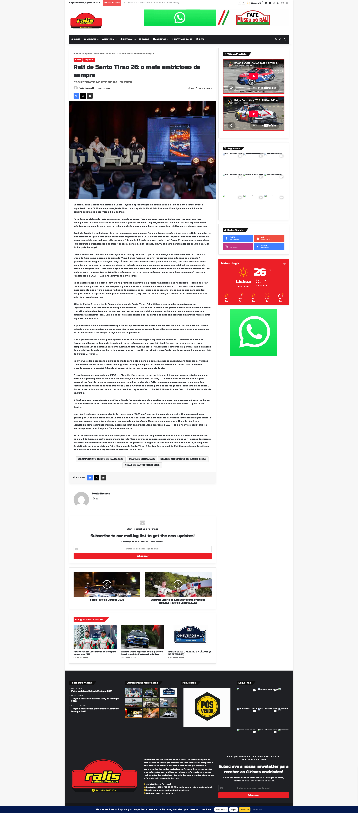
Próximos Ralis (182, 39)
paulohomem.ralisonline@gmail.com (171, 790)
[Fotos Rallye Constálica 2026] (151, 702)
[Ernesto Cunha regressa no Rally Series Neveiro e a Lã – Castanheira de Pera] (142, 637)
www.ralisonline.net (166, 793)
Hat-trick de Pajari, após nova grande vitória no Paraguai (152, 3)
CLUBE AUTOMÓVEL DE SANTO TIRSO (184, 459)
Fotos (145, 39)
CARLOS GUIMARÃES (143, 459)
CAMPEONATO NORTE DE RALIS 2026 (101, 459)
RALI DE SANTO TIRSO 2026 (143, 465)
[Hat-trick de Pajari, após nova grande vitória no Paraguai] (133, 702)
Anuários (160, 39)
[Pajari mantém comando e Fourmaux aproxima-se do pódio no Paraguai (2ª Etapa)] (151, 713)
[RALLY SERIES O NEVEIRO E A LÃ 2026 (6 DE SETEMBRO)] (190, 637)
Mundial (91, 39)
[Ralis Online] (86, 21)
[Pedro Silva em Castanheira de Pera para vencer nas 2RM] (95, 637)
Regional (128, 39)
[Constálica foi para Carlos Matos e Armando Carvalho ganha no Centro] (168, 702)
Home (76, 39)
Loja (201, 39)
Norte (97, 54)
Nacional (109, 39)
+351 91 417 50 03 (165, 787)
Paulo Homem (85, 88)
